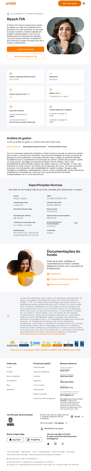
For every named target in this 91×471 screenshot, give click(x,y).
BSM (78, 350)
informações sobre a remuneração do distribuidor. (43, 334)
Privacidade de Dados (44, 451)
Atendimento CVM (31, 350)
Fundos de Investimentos (36, 14)
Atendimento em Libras (54, 428)
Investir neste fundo (26, 49)
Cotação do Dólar (26, 451)
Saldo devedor (39, 389)
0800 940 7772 (66, 388)
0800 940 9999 (66, 382)
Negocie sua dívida (40, 394)
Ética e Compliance (13, 376)
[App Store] (15, 439)
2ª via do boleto (39, 385)
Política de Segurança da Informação (17, 454)
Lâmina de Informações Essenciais (64, 279)
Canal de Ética (70, 451)
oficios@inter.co (67, 395)
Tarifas (34, 451)
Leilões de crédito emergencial (44, 398)
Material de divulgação (24, 56)
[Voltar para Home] (11, 3)
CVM (59, 350)
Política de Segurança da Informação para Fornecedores (45, 454)
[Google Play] (34, 439)
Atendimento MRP (48, 350)
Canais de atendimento (41, 372)
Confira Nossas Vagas (13, 451)
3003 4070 (64, 371)
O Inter (9, 367)
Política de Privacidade (58, 451)
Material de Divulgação (59, 284)
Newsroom (10, 389)
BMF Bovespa (68, 350)
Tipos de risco (16, 350)
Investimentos (18, 14)
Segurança (37, 380)
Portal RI (10, 372)
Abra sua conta (70, 3)
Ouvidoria (37, 376)
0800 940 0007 (66, 376)
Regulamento (55, 274)
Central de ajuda (39, 367)
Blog (8, 385)
